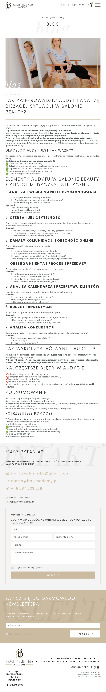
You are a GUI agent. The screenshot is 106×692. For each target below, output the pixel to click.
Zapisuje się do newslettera (20, 634)
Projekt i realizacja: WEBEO (89, 676)
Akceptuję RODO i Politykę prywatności (29, 568)
